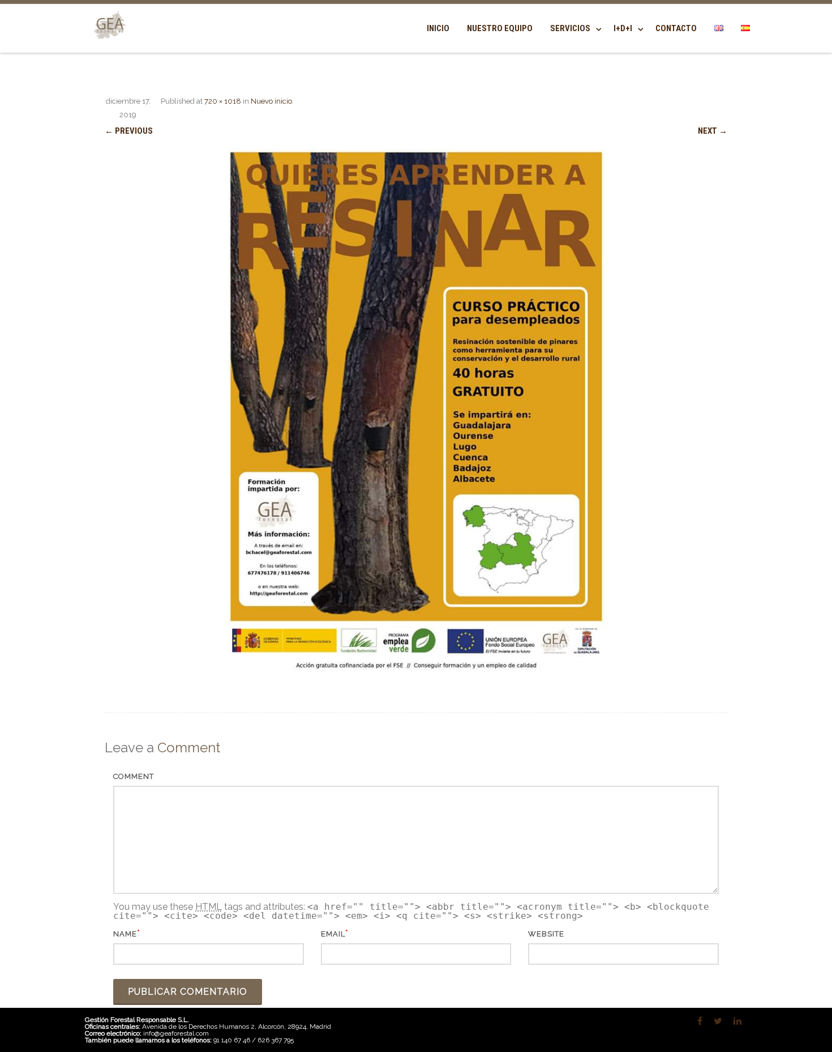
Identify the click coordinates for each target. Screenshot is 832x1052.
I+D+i (623, 28)
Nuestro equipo (500, 28)
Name (125, 934)
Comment (133, 776)
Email (333, 934)
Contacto (676, 28)
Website (546, 934)
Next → (712, 131)
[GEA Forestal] (107, 46)
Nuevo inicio (271, 101)
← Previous (129, 131)
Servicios (570, 28)
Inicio (438, 28)
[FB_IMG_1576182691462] (416, 412)
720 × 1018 (222, 101)
